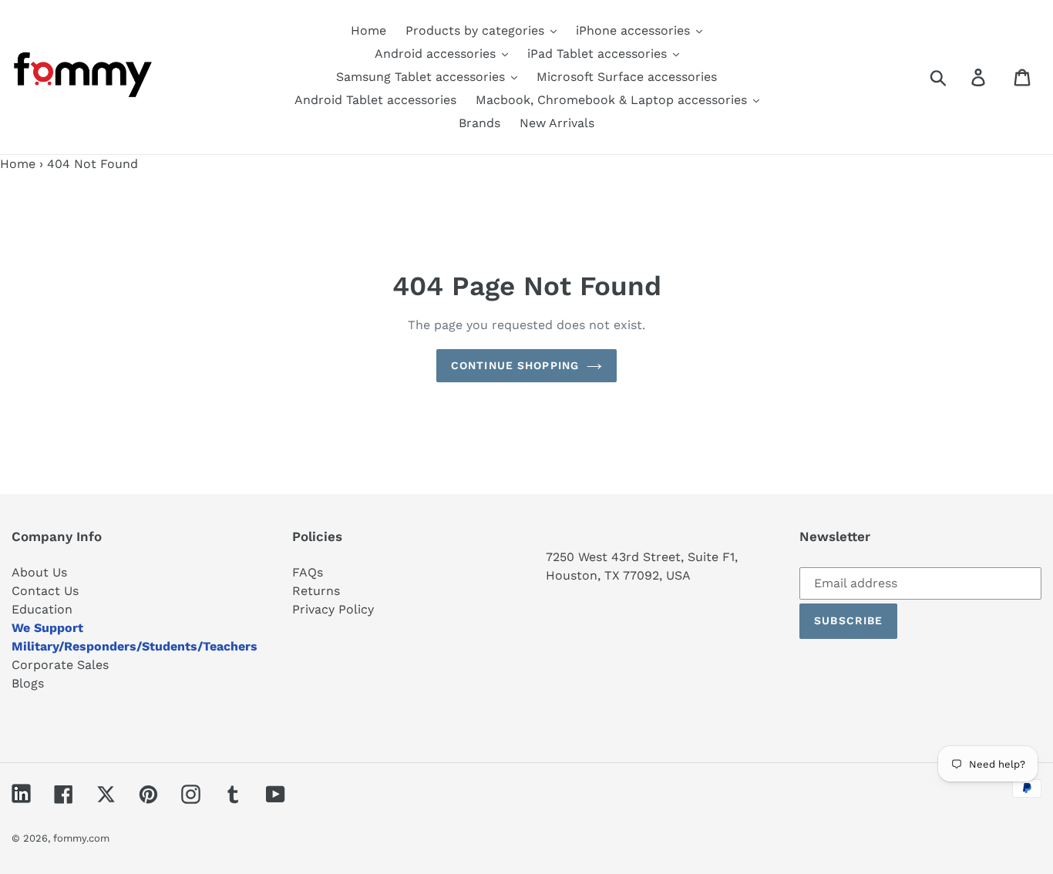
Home (17, 163)
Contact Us (45, 590)
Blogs (28, 683)
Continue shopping (515, 365)
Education (42, 609)
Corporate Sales (60, 664)
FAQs (307, 572)
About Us (39, 572)
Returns (316, 590)
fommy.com (81, 838)
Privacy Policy (333, 609)
